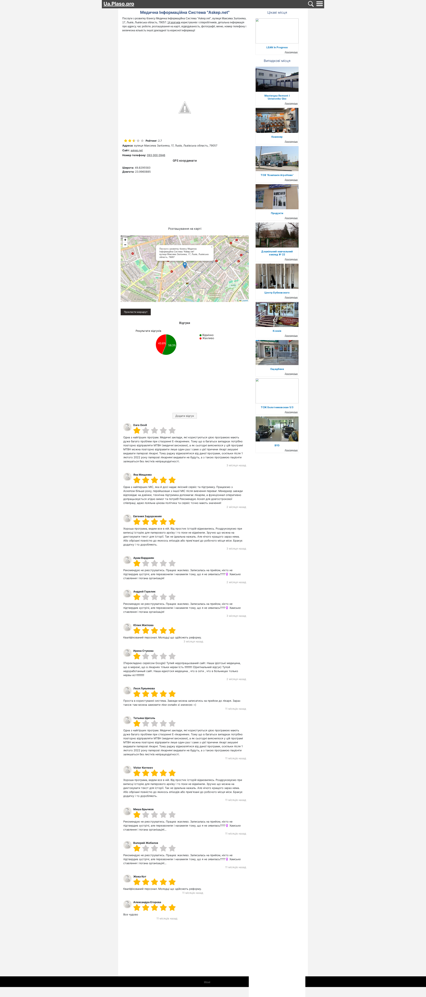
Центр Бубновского (277, 292)
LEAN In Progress (277, 47)
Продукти (277, 213)
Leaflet (244, 300)
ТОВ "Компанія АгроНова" (277, 175)
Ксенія (277, 330)
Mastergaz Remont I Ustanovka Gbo (277, 97)
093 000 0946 (156, 155)
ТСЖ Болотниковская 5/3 (277, 407)
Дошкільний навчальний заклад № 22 (277, 253)
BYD (277, 445)
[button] (185, 265)
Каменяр (277, 136)
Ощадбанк (277, 369)
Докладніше (291, 52)
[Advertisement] (185, 57)
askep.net (137, 150)
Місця (207, 982)
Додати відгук (184, 416)
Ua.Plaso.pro (119, 4)
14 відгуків (173, 22)
